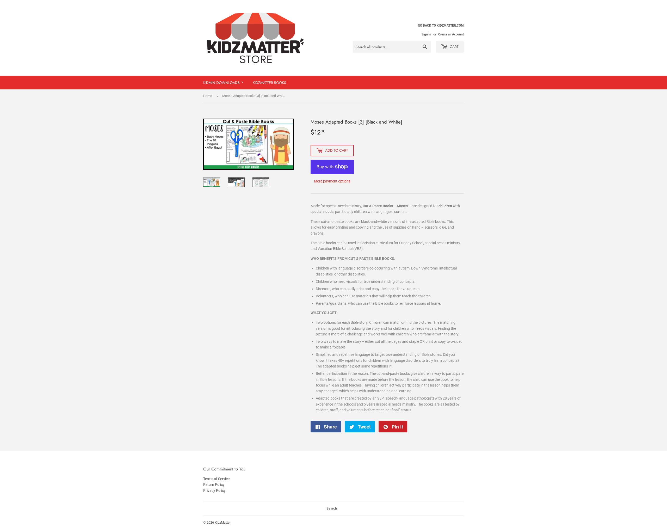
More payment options (332, 181)
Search (331, 508)
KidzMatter (223, 522)
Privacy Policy (214, 490)
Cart (454, 46)
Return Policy (214, 484)
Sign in (426, 34)
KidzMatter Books (269, 82)
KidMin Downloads (222, 82)
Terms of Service (216, 479)
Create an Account (451, 34)
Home (207, 96)
